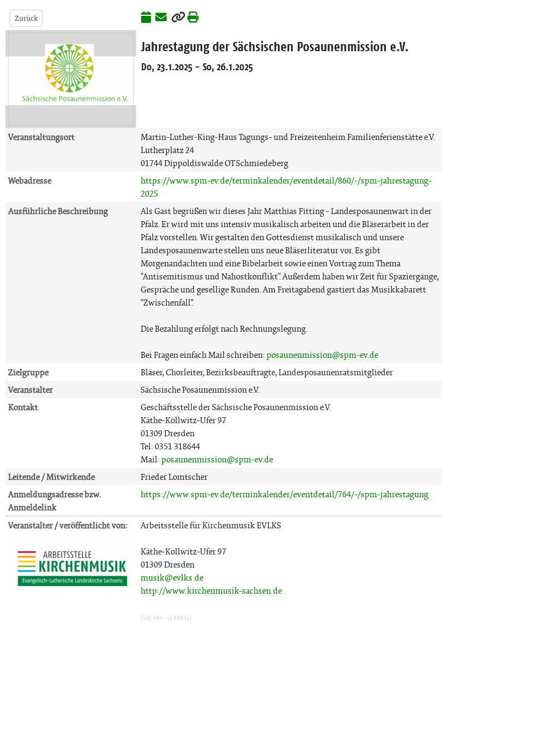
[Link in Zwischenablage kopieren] (178, 18)
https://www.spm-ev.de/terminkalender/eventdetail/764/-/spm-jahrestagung (284, 494)
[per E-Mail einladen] (161, 18)
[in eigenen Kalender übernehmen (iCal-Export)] (146, 18)
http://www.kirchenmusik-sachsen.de (211, 590)
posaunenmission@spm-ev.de (322, 355)
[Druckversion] (193, 18)
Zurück (26, 18)
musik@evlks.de (172, 577)
